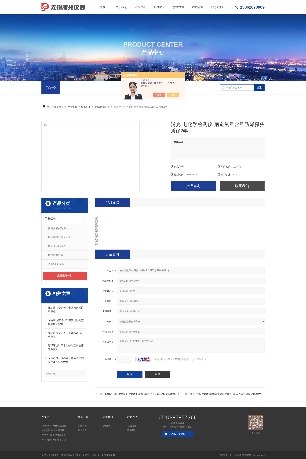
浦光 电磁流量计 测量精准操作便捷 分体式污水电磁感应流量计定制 (228, 393)
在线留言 (198, 7)
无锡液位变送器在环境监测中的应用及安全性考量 (66, 360)
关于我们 (121, 7)
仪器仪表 (86, 106)
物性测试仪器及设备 (59, 237)
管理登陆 (246, 455)
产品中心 (140, 7)
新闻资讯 (159, 7)
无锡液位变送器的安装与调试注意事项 (66, 309)
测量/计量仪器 (102, 106)
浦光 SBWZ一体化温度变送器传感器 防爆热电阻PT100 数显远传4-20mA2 (54, 426)
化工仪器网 (235, 455)
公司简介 (107, 425)
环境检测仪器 (55, 255)
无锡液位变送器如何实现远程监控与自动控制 (66, 322)
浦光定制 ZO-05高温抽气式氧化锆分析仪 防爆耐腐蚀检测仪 (54, 431)
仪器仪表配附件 (57, 228)
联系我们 (217, 7)
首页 (102, 7)
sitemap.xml (258, 455)
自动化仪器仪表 (57, 246)
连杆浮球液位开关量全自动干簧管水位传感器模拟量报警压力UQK (53, 440)
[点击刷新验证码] (143, 359)
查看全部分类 (65, 275)
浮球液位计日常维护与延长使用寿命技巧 (66, 347)
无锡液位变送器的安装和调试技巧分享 (66, 335)
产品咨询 (193, 186)
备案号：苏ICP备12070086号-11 (99, 455)
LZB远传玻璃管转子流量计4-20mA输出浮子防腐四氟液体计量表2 (142, 393)
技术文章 (179, 7)
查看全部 (51, 373)
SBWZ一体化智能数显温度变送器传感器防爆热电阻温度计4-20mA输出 (53, 436)
